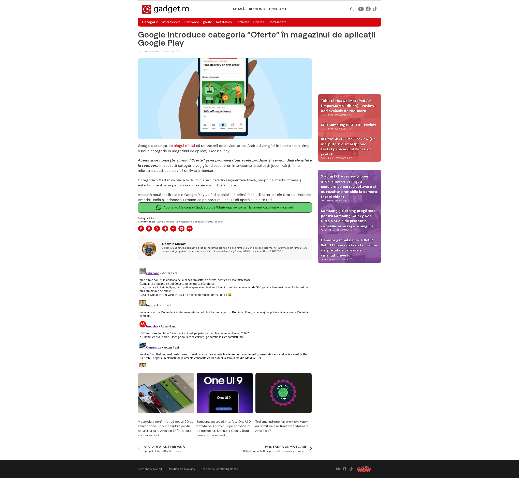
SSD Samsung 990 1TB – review (348, 124)
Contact (278, 9)
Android (155, 218)
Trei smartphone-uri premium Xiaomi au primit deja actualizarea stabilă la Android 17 (282, 426)
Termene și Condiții (150, 469)
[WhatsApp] (149, 229)
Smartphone (171, 22)
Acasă (238, 9)
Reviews (257, 9)
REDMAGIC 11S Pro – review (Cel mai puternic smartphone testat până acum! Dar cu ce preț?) (349, 146)
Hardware (191, 22)
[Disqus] (225, 316)
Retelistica (224, 22)
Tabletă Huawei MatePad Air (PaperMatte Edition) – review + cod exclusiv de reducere (349, 105)
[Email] (190, 229)
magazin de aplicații (192, 221)
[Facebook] (141, 229)
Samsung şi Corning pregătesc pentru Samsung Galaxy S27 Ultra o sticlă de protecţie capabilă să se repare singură (348, 218)
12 (181, 51)
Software (242, 22)
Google (161, 221)
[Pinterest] (165, 229)
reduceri (218, 221)
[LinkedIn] (181, 229)
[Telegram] (173, 229)
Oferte (208, 221)
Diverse (258, 22)
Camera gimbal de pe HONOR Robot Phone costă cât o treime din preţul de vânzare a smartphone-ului (349, 248)
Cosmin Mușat (150, 51)
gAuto (207, 22)
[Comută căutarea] (352, 9)
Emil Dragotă (327, 200)
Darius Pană (327, 114)
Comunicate (277, 22)
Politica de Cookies (182, 469)
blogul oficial (184, 145)
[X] (157, 229)
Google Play (173, 221)
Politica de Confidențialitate (219, 469)
